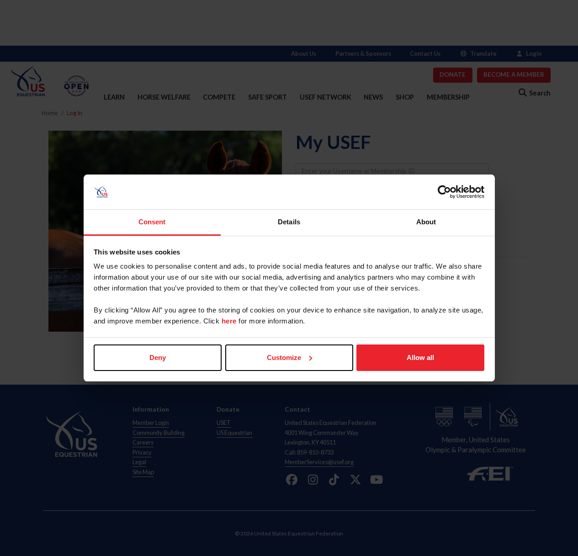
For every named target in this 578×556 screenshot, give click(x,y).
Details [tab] (289, 222)
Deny (157, 357)
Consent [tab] (152, 222)
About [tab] (426, 222)
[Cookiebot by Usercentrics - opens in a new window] (444, 192)
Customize (284, 357)
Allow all (420, 357)
